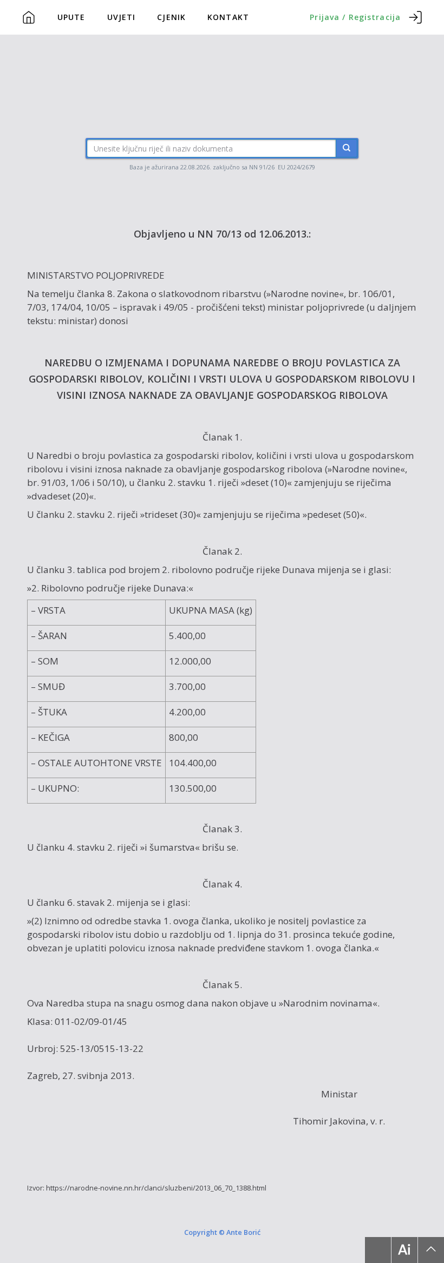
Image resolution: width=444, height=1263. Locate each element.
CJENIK (171, 17)
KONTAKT (228, 17)
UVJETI (121, 17)
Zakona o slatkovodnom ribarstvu (189, 293)
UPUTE (71, 17)
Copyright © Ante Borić (222, 1231)
